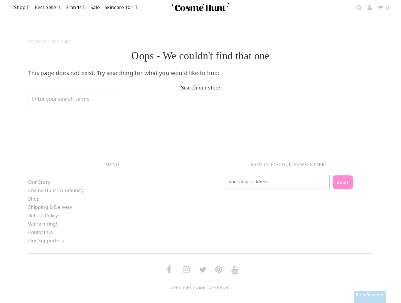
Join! (343, 182)
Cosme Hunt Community (56, 190)
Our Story (39, 182)
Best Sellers (48, 7)
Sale (95, 7)
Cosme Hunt (218, 287)
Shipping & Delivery (50, 207)
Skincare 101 (119, 7)
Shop (20, 7)
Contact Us (40, 232)
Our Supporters (46, 240)
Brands (74, 7)
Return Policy (43, 215)
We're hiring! (42, 224)
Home (33, 41)
